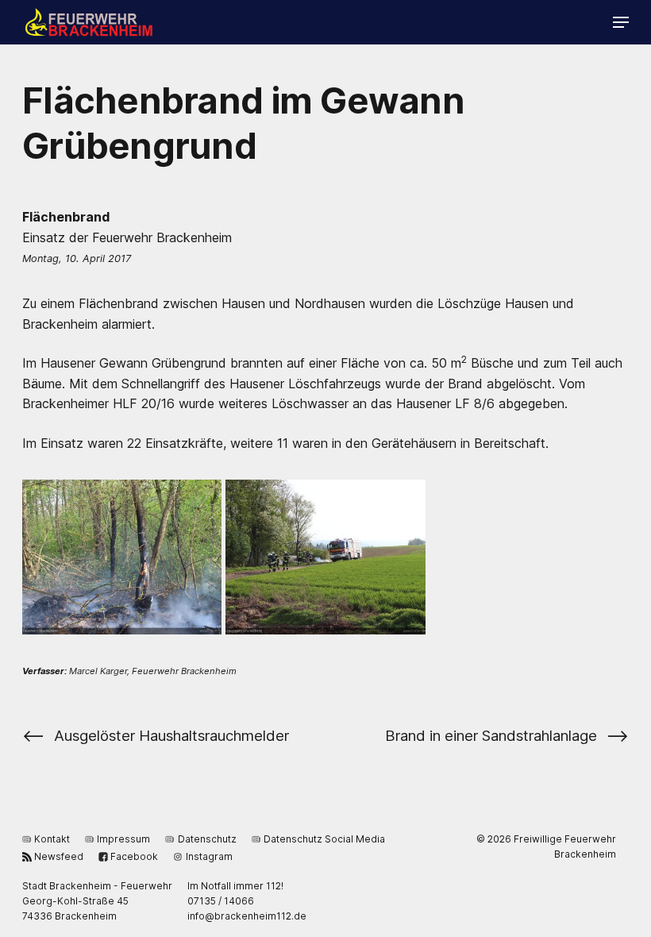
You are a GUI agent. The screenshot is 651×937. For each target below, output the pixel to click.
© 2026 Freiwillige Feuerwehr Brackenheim (546, 846)
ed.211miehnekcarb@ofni (246, 916)
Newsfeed (58, 856)
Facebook (134, 856)
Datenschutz (207, 839)
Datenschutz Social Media (324, 839)
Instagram (209, 856)
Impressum (123, 839)
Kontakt (52, 839)
